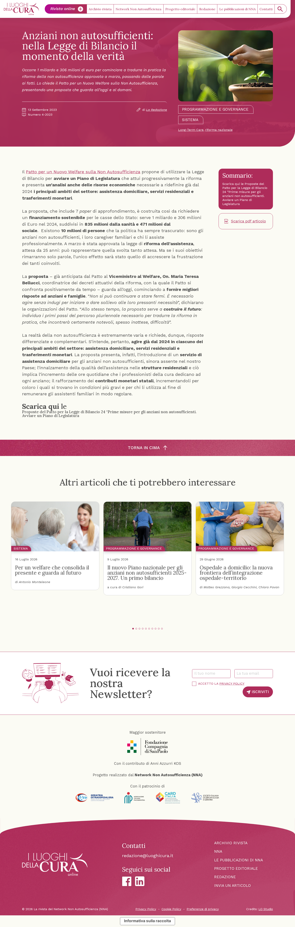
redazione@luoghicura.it (147, 855)
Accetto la (221, 683)
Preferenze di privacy (203, 909)
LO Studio (265, 909)
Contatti (266, 9)
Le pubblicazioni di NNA (237, 9)
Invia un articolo (232, 885)
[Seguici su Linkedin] (139, 881)
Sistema (190, 119)
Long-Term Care (190, 130)
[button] (133, 628)
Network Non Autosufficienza (138, 9)
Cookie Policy (171, 909)
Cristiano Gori (132, 587)
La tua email (249, 673)
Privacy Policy (231, 683)
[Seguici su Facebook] (126, 881)
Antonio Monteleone (34, 582)
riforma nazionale (219, 130)
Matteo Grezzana (216, 587)
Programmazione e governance (215, 109)
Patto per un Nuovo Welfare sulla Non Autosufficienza (83, 171)
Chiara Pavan (268, 587)
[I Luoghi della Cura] (21, 9)
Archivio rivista (100, 9)
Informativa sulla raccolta (147, 921)
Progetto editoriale (180, 9)
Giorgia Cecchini (244, 587)
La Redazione (156, 110)
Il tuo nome (206, 673)
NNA (218, 851)
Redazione (207, 9)
